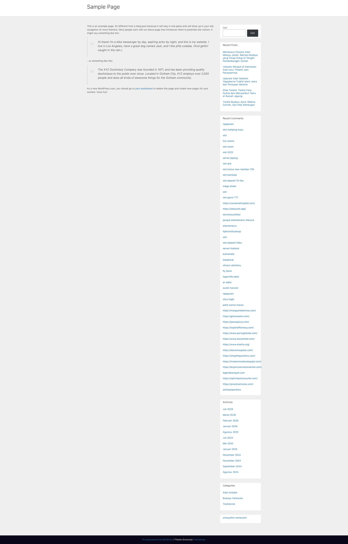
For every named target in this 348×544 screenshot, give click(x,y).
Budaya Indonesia (233, 498)
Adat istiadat (230, 492)
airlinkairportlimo (232, 389)
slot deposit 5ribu (232, 242)
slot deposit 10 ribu (233, 180)
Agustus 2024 (230, 472)
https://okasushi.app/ (234, 208)
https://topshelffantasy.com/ (238, 327)
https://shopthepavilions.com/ (239, 355)
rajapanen (228, 124)
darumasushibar (232, 214)
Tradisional (229, 504)
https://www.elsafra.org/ (236, 344)
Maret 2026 (229, 415)
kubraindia (228, 254)
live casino (228, 141)
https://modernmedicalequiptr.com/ (242, 361)
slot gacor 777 (230, 197)
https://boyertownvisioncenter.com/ (242, 367)
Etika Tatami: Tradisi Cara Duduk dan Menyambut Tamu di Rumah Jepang (239, 93)
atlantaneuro (230, 225)
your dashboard (144, 88)
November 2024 (232, 460)
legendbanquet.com (234, 372)
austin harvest (230, 288)
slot (225, 135)
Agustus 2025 (230, 432)
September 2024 (232, 466)
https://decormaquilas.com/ (238, 350)
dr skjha (227, 282)
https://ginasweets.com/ (236, 316)
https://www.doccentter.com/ (239, 339)
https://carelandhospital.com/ (239, 203)
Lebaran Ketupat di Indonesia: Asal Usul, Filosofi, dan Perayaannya (240, 69)
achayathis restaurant (235, 517)
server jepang (230, 158)
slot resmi (228, 146)
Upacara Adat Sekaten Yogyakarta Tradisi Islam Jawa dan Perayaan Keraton (240, 81)
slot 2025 (228, 152)
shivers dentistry (232, 265)
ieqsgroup (228, 259)
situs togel (228, 299)
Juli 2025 (228, 437)
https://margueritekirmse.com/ (239, 310)
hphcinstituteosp (232, 231)
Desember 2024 (232, 455)
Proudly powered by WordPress (158, 539)
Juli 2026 (228, 409)
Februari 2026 (231, 420)
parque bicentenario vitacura (238, 220)
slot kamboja (230, 175)
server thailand (231, 248)
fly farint (227, 271)
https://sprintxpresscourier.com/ (240, 378)
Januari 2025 (230, 449)
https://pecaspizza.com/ (236, 321)
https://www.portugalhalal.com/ (240, 333)
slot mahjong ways (233, 129)
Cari (225, 27)
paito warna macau (233, 305)
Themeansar (199, 539)
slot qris (227, 163)
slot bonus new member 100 (238, 169)
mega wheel (229, 186)
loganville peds (231, 276)
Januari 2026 (230, 426)
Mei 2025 (228, 443)
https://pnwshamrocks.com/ (238, 384)
